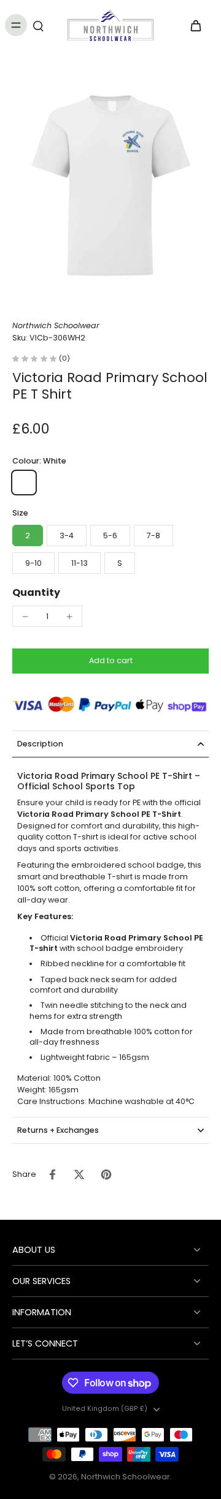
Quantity (36, 592)
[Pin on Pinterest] (106, 1174)
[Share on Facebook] (52, 1174)
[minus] (25, 616)
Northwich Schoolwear (125, 1476)
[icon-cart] (195, 25)
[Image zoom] (110, 185)
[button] (110, 661)
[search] (38, 25)
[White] (24, 482)
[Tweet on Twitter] (79, 1174)
